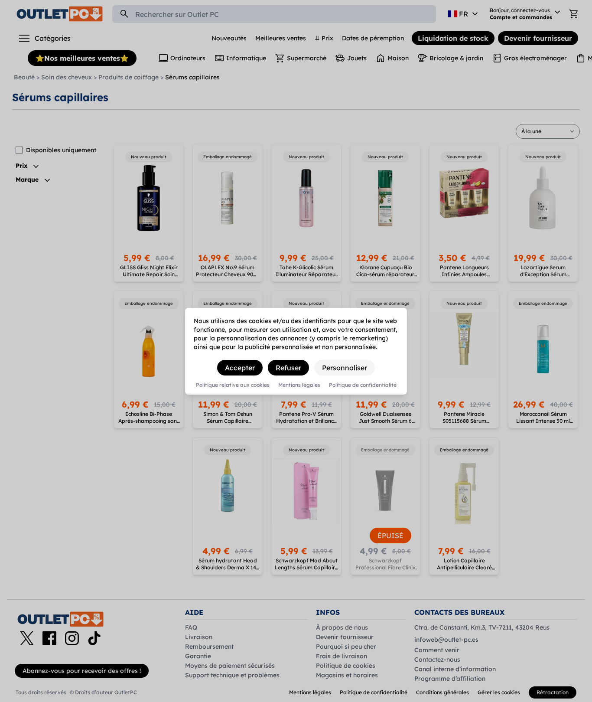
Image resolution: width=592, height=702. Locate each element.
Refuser (288, 367)
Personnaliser (344, 367)
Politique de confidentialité (363, 385)
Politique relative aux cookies (233, 385)
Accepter (240, 367)
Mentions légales (299, 385)
